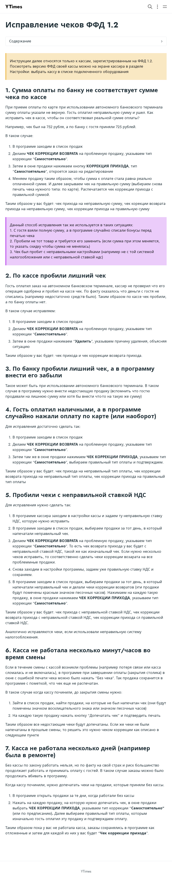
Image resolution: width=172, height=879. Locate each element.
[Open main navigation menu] (165, 6)
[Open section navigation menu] (157, 6)
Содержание (20, 41)
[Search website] (150, 6)
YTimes (13, 6)
